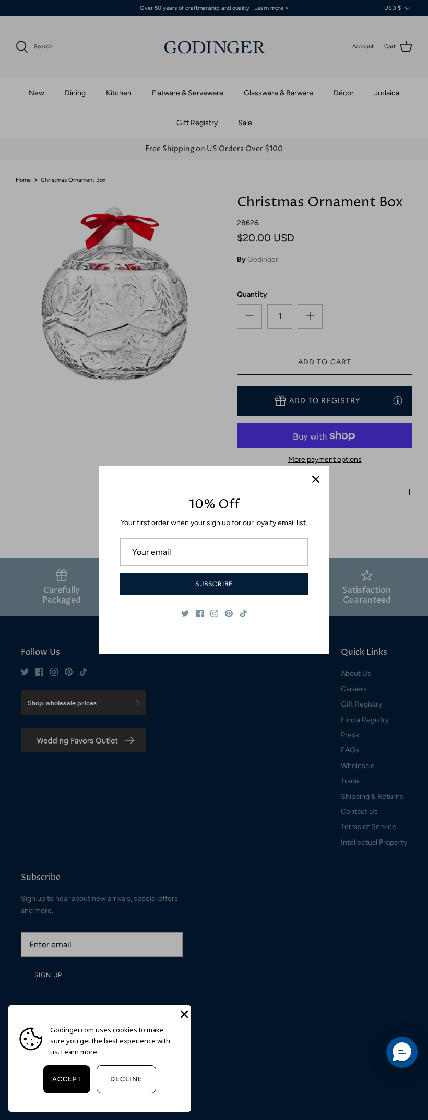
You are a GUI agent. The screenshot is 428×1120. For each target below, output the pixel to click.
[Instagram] (214, 613)
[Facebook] (200, 613)
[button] (402, 1052)
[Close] (315, 479)
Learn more (79, 1051)
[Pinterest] (229, 613)
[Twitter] (185, 613)
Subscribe (214, 584)
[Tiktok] (243, 613)
